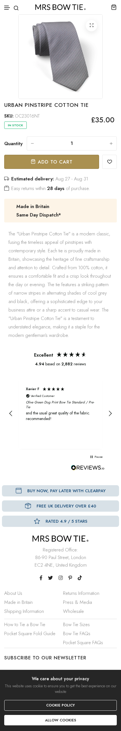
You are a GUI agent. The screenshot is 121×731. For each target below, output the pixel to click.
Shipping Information (24, 611)
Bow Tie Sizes (76, 624)
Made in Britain (18, 602)
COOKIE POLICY (60, 705)
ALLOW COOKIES (60, 720)
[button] (7, 8)
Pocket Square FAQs (83, 642)
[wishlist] (109, 162)
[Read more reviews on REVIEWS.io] (88, 469)
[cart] (114, 7)
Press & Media (77, 602)
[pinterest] (70, 578)
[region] (60, 413)
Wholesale (73, 611)
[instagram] (61, 578)
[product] (91, 25)
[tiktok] (80, 578)
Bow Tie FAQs (76, 633)
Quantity (13, 143)
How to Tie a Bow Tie (24, 624)
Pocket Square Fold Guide (29, 633)
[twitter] (50, 578)
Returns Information (81, 593)
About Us (13, 593)
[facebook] (40, 578)
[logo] (60, 7)
